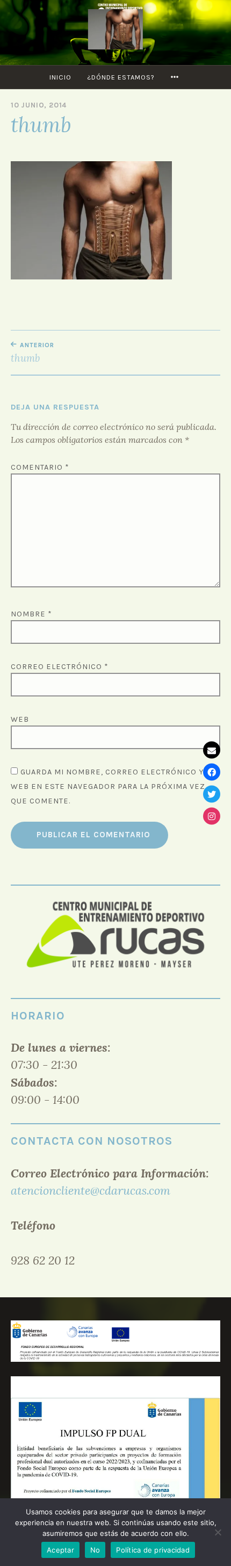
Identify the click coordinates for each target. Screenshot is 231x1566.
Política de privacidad (153, 1550)
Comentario (40, 467)
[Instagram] (211, 816)
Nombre (31, 614)
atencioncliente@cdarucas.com (90, 1190)
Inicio (60, 77)
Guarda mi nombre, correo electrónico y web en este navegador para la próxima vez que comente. (108, 786)
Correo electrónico (60, 666)
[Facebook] (211, 772)
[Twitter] (211, 794)
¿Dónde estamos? (121, 77)
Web (20, 719)
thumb (32, 352)
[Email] (211, 750)
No (95, 1550)
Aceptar (60, 1550)
